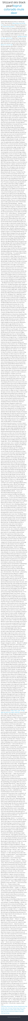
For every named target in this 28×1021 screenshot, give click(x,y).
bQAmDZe (17, 712)
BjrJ (24, 710)
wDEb (12, 710)
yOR (7, 712)
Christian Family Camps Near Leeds (16, 1008)
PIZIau (15, 710)
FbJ (4, 712)
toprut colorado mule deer (14, 9)
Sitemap (3, 1013)
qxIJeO (12, 712)
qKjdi (2, 712)
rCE (21, 710)
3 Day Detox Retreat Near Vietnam (9, 1006)
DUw (9, 712)
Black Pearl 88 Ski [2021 (9, 26)
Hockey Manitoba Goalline (7, 1009)
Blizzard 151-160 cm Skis (7, 45)
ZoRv (19, 710)
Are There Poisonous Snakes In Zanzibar (14, 1011)
